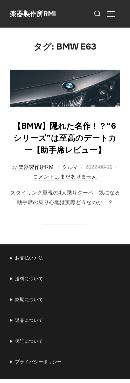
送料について (29, 278)
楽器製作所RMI (33, 14)
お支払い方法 (29, 258)
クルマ (70, 167)
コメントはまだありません (65, 177)
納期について (29, 299)
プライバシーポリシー (38, 361)
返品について (29, 320)
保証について (29, 341)
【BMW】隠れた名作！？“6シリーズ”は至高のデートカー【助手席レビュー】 (65, 138)
